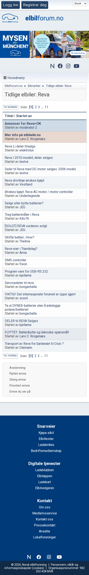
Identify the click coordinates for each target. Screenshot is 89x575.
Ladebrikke (46, 445)
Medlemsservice (44, 513)
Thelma (24, 241)
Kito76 (24, 218)
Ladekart (44, 482)
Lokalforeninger (44, 537)
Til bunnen (10, 107)
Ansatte (44, 531)
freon (23, 264)
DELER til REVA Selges (21, 321)
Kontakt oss (44, 519)
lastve (23, 162)
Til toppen (10, 356)
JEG (22, 207)
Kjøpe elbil (46, 433)
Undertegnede (29, 196)
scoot (23, 298)
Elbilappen (44, 476)
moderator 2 (28, 127)
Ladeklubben (44, 470)
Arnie (23, 253)
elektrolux (26, 150)
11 (46, 107)
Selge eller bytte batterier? (24, 203)
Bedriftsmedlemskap (46, 451)
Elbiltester (46, 439)
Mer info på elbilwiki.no (23, 135)
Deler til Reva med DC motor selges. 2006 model (40, 169)
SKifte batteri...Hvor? (19, 237)
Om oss (44, 507)
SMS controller (15, 260)
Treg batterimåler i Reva (22, 215)
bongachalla (28, 287)
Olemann (25, 348)
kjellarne (25, 275)
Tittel (9, 116)
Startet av (24, 116)
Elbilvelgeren (44, 488)
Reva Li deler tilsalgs (20, 146)
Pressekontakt (44, 525)
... (42, 107)
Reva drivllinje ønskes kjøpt (24, 180)
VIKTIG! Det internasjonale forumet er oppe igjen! (40, 294)
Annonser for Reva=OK (23, 124)
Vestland (25, 184)
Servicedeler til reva (19, 283)
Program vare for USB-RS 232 (26, 271)
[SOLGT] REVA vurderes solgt (26, 226)
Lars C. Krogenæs (32, 139)
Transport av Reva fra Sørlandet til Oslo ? (34, 344)
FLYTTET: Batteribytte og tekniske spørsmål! (37, 332)
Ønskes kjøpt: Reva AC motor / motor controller (39, 192)
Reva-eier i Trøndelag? (21, 249)
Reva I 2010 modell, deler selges (29, 158)
